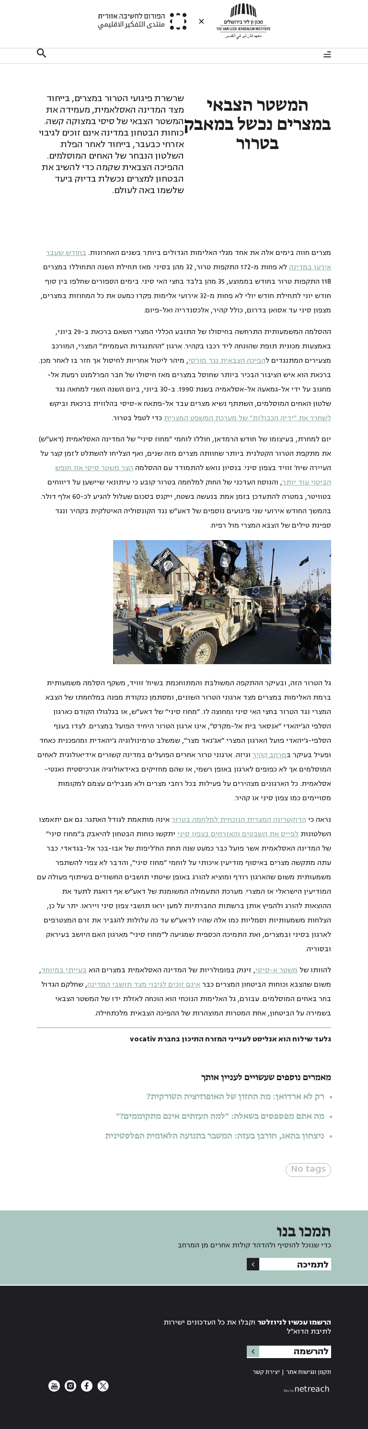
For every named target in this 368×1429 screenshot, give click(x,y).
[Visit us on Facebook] (86, 1389)
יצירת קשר (266, 1372)
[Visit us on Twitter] (102, 1389)
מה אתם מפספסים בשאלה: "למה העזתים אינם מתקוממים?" (220, 1116)
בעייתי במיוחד (64, 970)
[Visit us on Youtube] (54, 1389)
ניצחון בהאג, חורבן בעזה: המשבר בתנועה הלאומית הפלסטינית (214, 1136)
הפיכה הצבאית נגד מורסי (226, 361)
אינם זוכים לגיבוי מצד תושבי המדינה (143, 985)
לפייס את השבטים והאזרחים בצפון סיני (238, 834)
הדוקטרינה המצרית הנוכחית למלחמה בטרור (239, 820)
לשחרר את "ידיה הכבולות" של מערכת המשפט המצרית (247, 418)
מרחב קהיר (270, 755)
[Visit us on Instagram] (69, 1389)
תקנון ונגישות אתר (308, 1372)
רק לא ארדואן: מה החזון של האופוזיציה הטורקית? (235, 1097)
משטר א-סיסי (276, 970)
